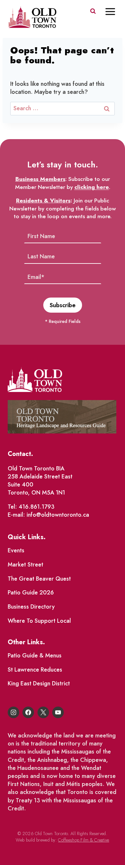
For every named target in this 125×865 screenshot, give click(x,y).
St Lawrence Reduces (35, 669)
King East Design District (39, 683)
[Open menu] (113, 11)
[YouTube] (58, 712)
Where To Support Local (39, 621)
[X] (43, 712)
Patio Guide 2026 (31, 592)
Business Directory (31, 606)
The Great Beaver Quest (39, 579)
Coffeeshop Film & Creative (83, 840)
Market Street (25, 564)
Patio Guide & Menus (35, 655)
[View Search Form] (93, 11)
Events (16, 550)
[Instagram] (13, 712)
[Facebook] (28, 712)
